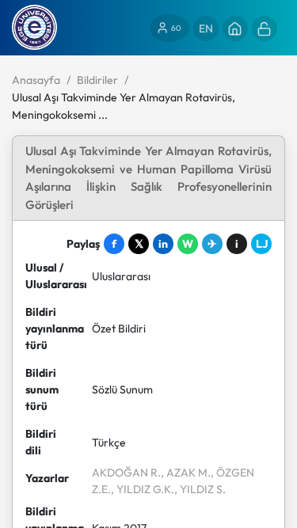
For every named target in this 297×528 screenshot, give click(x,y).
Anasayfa (36, 80)
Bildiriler (97, 80)
